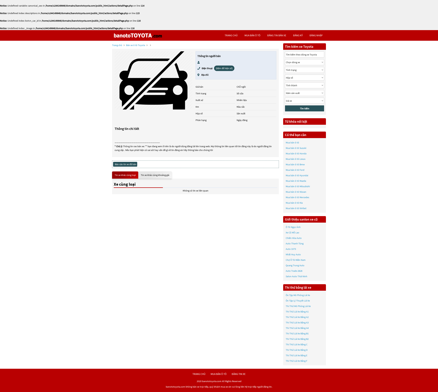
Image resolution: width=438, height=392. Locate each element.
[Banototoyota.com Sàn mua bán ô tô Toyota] (138, 35)
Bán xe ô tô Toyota (135, 45)
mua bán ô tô (252, 35)
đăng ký (298, 35)
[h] (153, 80)
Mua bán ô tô (292, 142)
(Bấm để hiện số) (224, 68)
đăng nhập (316, 35)
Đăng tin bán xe (276, 35)
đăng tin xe (239, 374)
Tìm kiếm (304, 108)
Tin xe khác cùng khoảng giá (155, 175)
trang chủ (231, 35)
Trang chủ (117, 45)
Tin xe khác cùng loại (125, 175)
